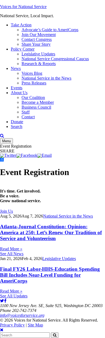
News (16, 68)
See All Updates (13, 296)
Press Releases (34, 83)
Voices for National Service (23, 6)
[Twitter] (8, 155)
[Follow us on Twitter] (2, 300)
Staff (26, 112)
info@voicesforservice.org (22, 315)
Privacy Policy (12, 325)
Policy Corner (22, 49)
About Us (19, 92)
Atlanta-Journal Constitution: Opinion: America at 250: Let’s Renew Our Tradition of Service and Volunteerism (51, 232)
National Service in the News (46, 78)
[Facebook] (26, 155)
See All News (11, 253)
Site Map (35, 325)
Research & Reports (39, 63)
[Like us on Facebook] (5, 300)
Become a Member (38, 102)
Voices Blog (32, 73)
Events (16, 88)
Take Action (21, 25)
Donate (17, 121)
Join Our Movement (39, 34)
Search (16, 126)
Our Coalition (33, 97)
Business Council (36, 107)
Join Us (6, 211)
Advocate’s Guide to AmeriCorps (50, 29)
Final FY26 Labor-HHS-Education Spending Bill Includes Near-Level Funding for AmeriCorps (50, 275)
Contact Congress (37, 39)
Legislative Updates (38, 54)
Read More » (11, 249)
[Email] (44, 155)
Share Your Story (36, 44)
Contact (28, 117)
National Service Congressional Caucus (55, 58)
